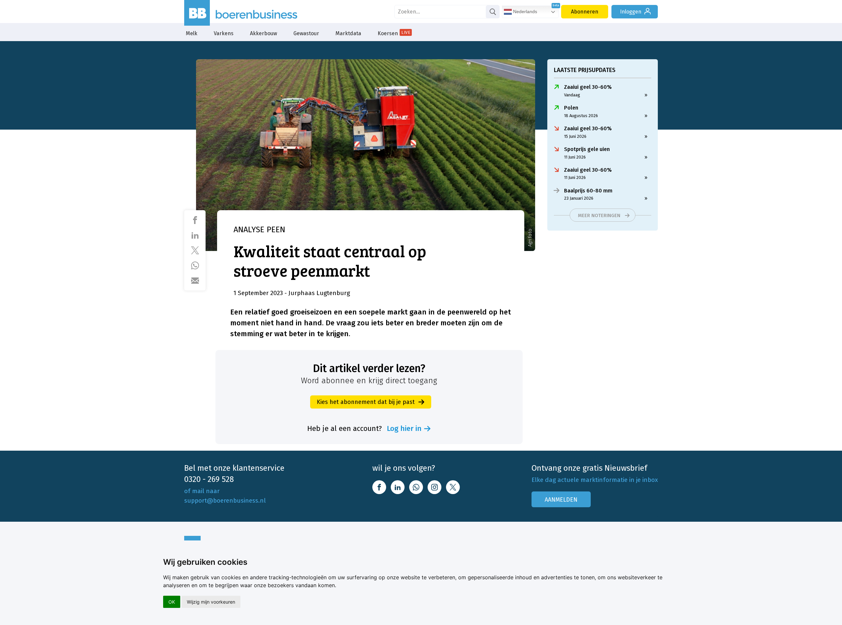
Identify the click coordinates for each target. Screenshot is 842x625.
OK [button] (171, 602)
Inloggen (630, 12)
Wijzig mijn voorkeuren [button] (211, 602)
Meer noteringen (599, 215)
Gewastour (306, 33)
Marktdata (348, 33)
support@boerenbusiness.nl (225, 500)
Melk (191, 33)
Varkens (224, 33)
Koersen (394, 33)
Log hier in (404, 428)
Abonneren (584, 12)
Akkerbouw (263, 33)
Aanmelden (561, 499)
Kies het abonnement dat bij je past (366, 402)
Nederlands (524, 11)
